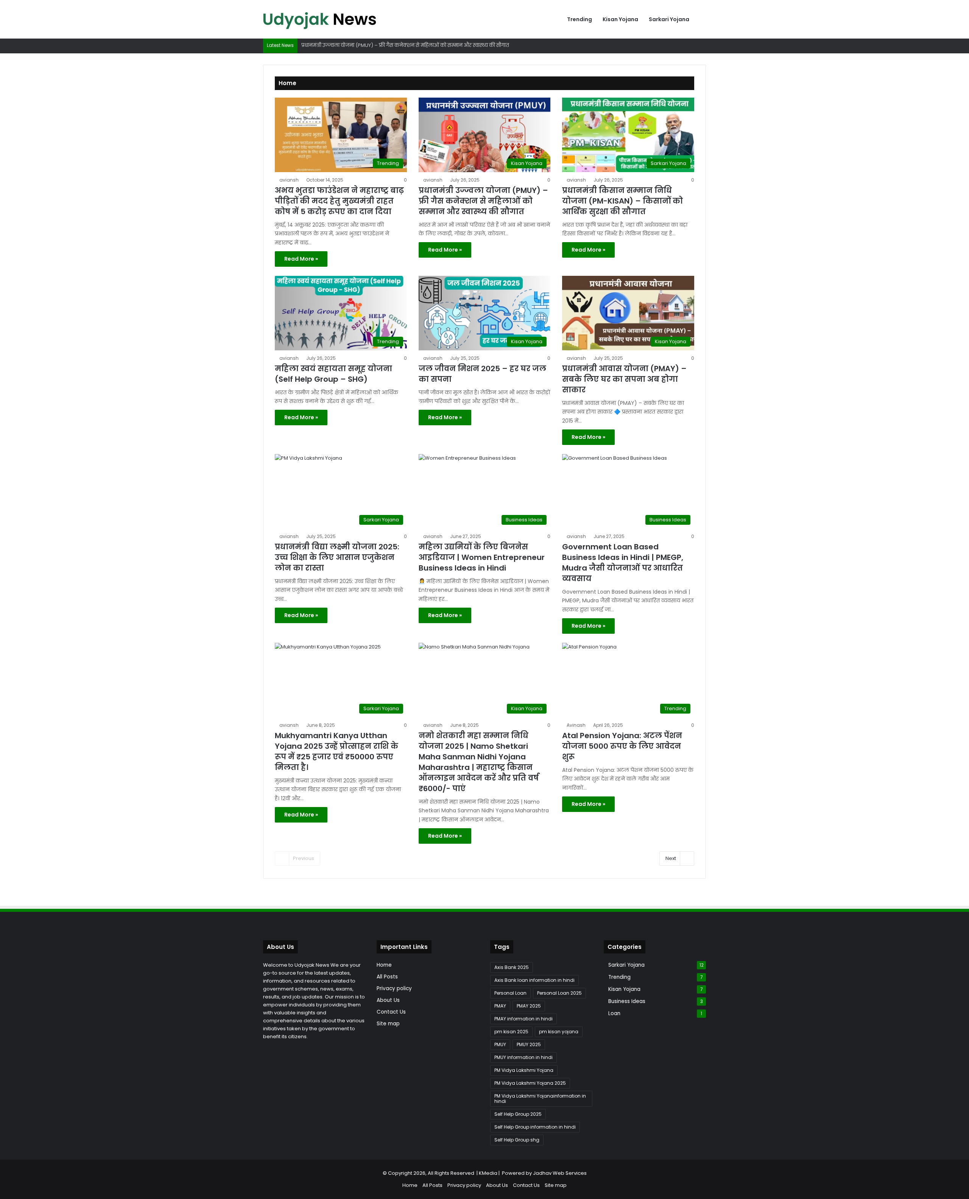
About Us (388, 1000)
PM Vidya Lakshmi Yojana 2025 (530, 1083)
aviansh (289, 180)
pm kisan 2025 (511, 1031)
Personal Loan (510, 993)
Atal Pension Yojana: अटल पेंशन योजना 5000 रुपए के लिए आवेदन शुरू (622, 746)
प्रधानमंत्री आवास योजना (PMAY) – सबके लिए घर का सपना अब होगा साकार (624, 379)
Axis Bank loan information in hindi (534, 980)
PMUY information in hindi (523, 1057)
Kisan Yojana (620, 19)
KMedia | (490, 1173)
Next (670, 858)
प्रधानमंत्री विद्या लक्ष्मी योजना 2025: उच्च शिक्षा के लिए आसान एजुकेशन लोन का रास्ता (337, 557)
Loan (614, 1013)
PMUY (500, 1044)
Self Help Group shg (516, 1140)
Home (384, 965)
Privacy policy (394, 988)
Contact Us (391, 1011)
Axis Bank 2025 (511, 967)
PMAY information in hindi (523, 1018)
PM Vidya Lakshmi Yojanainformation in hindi (540, 1098)
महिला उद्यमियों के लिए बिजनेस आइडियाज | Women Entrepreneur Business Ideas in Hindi (482, 557)
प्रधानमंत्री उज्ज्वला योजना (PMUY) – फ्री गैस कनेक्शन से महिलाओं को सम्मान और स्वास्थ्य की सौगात (483, 201)
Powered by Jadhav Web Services (544, 1173)
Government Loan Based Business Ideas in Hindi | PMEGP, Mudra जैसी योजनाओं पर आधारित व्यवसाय (622, 562)
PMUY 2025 (529, 1044)
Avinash (576, 725)
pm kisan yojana (558, 1031)
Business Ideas (626, 1001)
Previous (303, 858)
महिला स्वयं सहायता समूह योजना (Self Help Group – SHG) (333, 373)
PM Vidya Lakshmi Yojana (523, 1070)
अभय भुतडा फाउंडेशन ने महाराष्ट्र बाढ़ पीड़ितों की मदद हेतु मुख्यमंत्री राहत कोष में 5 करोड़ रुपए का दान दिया (339, 201)
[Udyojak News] (320, 19)
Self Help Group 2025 (518, 1114)
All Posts (387, 976)
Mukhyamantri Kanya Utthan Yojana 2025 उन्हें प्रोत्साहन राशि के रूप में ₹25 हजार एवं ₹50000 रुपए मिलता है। (336, 751)
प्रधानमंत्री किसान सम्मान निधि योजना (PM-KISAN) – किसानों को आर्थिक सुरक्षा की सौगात (622, 201)
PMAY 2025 (529, 1006)
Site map (388, 1023)
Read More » (301, 259)
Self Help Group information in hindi (535, 1127)
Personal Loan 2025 (559, 993)
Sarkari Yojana (669, 19)
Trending (579, 19)
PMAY (500, 1006)
